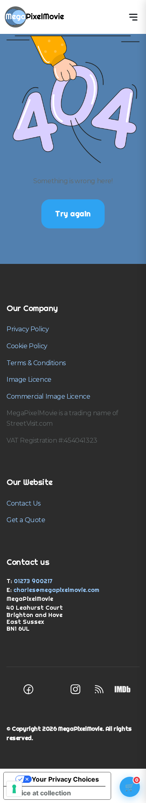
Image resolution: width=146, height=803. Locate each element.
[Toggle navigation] (133, 16)
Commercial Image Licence (48, 396)
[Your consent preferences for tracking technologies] (14, 789)
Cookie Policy (26, 346)
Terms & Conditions (36, 363)
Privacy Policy (27, 329)
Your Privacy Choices (65, 779)
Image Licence (29, 379)
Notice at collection (40, 793)
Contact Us (23, 503)
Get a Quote (25, 520)
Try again (73, 213)
